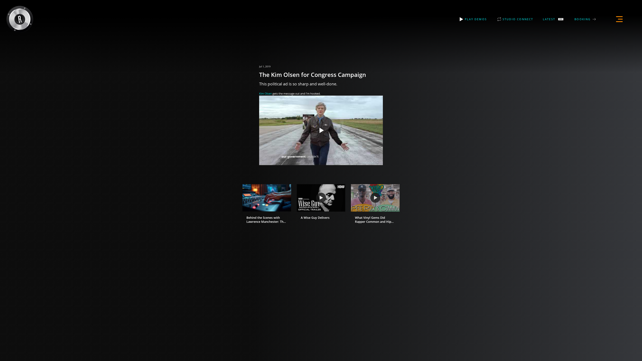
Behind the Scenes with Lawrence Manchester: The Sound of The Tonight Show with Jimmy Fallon (266, 220)
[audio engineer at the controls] (266, 197)
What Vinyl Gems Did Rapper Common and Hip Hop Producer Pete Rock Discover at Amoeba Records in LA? (373, 220)
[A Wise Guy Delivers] (321, 198)
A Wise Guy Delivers (315, 218)
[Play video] (321, 130)
